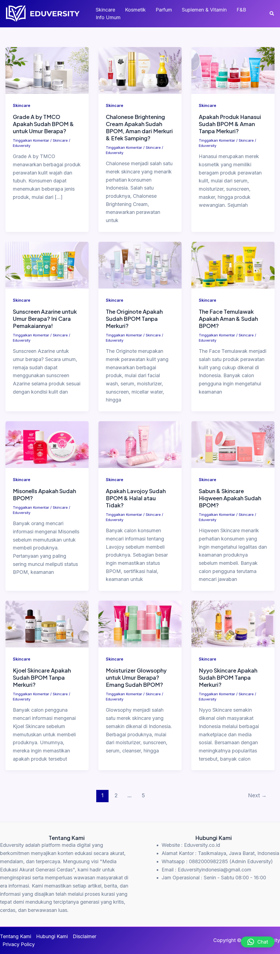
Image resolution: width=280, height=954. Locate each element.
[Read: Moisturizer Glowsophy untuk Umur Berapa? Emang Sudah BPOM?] (140, 624)
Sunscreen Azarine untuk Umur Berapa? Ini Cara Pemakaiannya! (45, 318)
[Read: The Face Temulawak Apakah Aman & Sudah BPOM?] (233, 264)
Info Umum (108, 17)
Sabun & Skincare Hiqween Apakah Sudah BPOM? (230, 497)
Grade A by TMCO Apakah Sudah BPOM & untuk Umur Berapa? (43, 123)
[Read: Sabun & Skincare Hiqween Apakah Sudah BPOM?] (233, 444)
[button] (272, 13)
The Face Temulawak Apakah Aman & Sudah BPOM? (228, 318)
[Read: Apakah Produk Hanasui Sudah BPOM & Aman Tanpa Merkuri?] (233, 70)
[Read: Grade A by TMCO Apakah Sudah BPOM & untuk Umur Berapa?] (47, 70)
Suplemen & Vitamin (204, 10)
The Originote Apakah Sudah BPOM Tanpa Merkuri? (134, 318)
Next (257, 795)
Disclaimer (84, 936)
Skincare (105, 10)
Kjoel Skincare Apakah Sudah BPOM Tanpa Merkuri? (42, 677)
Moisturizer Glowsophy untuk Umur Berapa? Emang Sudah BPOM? (136, 677)
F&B (241, 10)
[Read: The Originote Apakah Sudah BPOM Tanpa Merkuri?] (140, 264)
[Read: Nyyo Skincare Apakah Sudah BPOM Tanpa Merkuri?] (233, 624)
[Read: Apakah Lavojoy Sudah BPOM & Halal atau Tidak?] (140, 444)
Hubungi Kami (52, 936)
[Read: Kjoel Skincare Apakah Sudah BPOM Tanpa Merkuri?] (47, 624)
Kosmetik (135, 10)
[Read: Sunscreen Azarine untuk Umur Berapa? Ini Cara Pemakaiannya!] (47, 264)
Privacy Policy (18, 944)
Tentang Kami (15, 936)
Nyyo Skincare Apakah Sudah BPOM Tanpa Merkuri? (228, 677)
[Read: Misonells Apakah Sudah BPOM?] (47, 444)
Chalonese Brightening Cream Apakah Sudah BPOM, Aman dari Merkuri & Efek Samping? (139, 127)
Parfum (164, 10)
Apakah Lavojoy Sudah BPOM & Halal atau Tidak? (136, 497)
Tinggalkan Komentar (31, 140)
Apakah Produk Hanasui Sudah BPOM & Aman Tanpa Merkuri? (230, 123)
